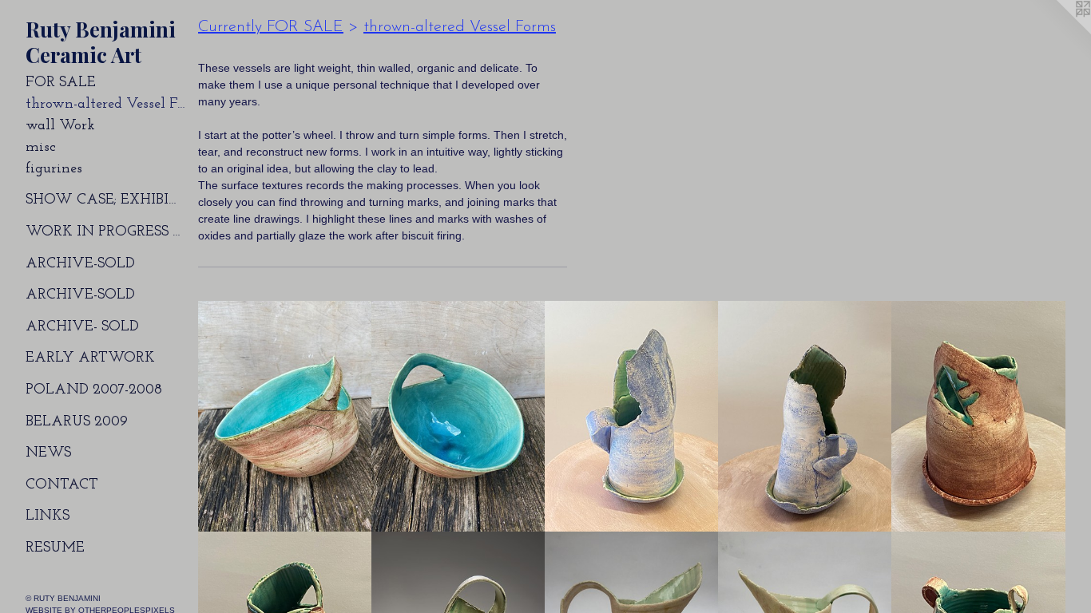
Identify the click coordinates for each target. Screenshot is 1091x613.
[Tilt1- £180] (285, 417)
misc (41, 147)
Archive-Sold (80, 264)
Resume (55, 548)
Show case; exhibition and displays (105, 200)
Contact (62, 485)
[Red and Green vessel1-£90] (978, 417)
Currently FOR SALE (270, 27)
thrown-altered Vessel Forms (105, 104)
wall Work (60, 126)
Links (47, 516)
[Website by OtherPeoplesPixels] (1059, 32)
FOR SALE (61, 83)
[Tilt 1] (458, 417)
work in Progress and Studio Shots (105, 232)
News (48, 453)
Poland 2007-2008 (94, 390)
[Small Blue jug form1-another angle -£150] (805, 417)
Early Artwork (90, 358)
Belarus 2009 (77, 422)
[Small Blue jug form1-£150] (632, 417)
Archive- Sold (82, 327)
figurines (54, 169)
